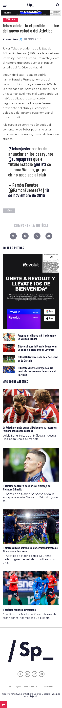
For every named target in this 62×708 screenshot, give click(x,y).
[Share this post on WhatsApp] (37, 237)
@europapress (20, 159)
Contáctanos (47, 686)
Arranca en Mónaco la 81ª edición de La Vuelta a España (37, 337)
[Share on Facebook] (25, 237)
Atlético (8, 210)
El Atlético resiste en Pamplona (19, 610)
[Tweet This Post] (13, 237)
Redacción (10, 39)
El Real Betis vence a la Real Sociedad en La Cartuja (38, 359)
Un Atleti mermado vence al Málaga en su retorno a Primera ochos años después (30, 429)
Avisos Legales (15, 686)
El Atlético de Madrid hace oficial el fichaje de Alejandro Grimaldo (26, 487)
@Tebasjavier (19, 149)
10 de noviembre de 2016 (28, 193)
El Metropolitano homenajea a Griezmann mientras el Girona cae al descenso (30, 549)
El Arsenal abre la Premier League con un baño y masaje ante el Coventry (37, 348)
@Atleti (40, 164)
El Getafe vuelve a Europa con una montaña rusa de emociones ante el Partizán (37, 372)
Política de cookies (32, 686)
